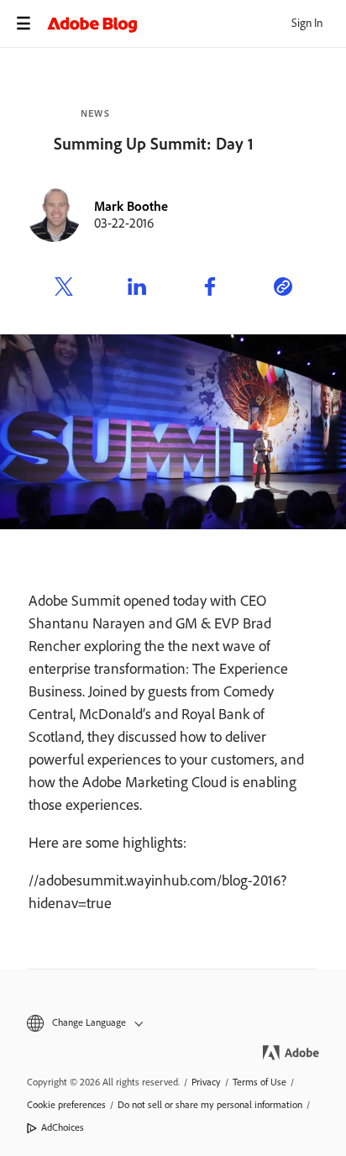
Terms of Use (259, 1082)
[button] (173, 1023)
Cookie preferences (66, 1105)
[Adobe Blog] (196, 23)
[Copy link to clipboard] (283, 289)
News (95, 113)
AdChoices (62, 1127)
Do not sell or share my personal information (210, 1105)
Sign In (306, 23)
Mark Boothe (131, 206)
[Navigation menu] (23, 23)
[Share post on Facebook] (210, 289)
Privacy (206, 1082)
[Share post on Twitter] (64, 289)
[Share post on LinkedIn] (137, 289)
